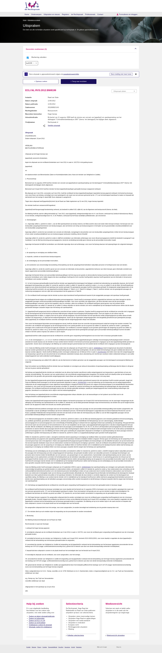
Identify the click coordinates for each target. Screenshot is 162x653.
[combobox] (124, 91)
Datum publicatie (31, 104)
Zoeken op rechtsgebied (37, 623)
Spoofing (60, 647)
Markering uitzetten (38, 57)
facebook (126, 647)
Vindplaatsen (30, 122)
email (112, 647)
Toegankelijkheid (52, 647)
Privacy (39, 647)
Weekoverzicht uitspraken (116, 635)
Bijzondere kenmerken (33, 114)
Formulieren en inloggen (128, 14)
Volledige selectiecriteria (75, 635)
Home (27, 14)
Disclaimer (79, 647)
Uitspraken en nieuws (52, 14)
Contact (100, 14)
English (28, 647)
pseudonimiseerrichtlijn (71, 74)
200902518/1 (86, 467)
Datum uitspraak (31, 101)
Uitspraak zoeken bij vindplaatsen (40, 627)
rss (109, 647)
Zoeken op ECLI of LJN (37, 620)
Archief (73, 647)
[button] (81, 49)
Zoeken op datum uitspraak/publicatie (42, 616)
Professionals (90, 14)
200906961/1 (98, 348)
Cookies (44, 647)
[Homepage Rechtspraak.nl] (31, 5)
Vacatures (67, 647)
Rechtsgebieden (31, 111)
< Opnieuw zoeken (40, 81)
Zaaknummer (30, 107)
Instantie (28, 97)
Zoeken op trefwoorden (36, 618)
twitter (123, 647)
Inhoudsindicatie (31, 117)
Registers (65, 14)
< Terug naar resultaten (79, 81)
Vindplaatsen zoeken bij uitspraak (40, 625)
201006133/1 (101, 352)
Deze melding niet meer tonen (121, 74)
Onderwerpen (36, 14)
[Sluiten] (136, 74)
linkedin (132, 647)
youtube (135, 647)
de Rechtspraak (77, 14)
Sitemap (34, 647)
